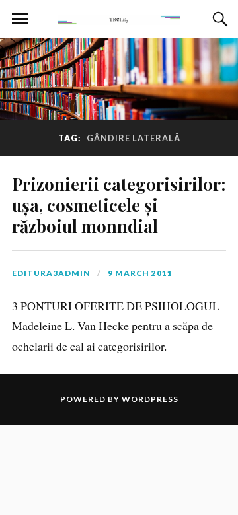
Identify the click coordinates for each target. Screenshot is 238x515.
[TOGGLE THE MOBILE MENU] (20, 19)
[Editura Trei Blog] (119, 18)
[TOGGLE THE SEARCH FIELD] (218, 19)
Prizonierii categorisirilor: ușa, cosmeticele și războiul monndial (118, 204)
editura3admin (51, 273)
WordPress (150, 399)
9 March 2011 (140, 273)
